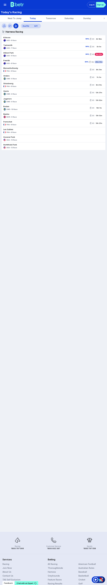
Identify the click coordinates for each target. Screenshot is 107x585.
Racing (6, 564)
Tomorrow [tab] (51, 18)
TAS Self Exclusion (11, 579)
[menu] (5, 4)
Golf (80, 583)
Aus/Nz (26, 26)
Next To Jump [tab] (14, 18)
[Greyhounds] (10, 25)
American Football (87, 564)
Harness (52, 572)
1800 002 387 (53, 548)
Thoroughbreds (55, 568)
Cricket (81, 579)
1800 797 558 (89, 548)
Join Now (7, 568)
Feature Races (55, 579)
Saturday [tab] (69, 18)
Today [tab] (33, 18)
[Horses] (4, 25)
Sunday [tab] (87, 18)
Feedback (8, 583)
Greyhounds (54, 576)
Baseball (82, 572)
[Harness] (15, 25)
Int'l (36, 26)
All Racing (52, 564)
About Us (7, 572)
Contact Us (8, 576)
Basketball (83, 576)
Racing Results (55, 583)
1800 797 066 (17, 548)
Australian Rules (86, 568)
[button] (43, 39)
